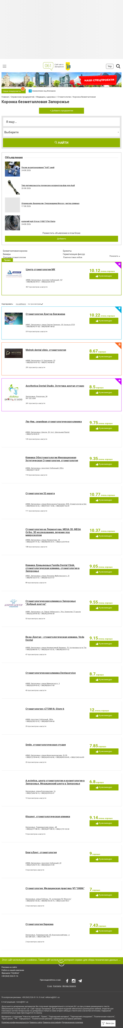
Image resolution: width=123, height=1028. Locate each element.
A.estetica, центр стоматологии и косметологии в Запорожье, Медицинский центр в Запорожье (55, 782)
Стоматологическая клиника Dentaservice (51, 673)
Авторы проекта (69, 986)
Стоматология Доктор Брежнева (45, 314)
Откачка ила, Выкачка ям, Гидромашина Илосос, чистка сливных (50, 203)
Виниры (7, 254)
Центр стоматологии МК (40, 269)
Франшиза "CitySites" (10, 973)
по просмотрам (34, 304)
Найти (62, 143)
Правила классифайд (52, 1022)
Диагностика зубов (72, 257)
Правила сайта (35, 1022)
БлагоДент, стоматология (41, 852)
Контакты (57, 986)
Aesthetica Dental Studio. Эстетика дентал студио (55, 385)
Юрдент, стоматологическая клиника (48, 816)
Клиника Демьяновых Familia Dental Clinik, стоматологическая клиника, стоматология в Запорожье (53, 568)
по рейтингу (21, 304)
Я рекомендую (105, 276)
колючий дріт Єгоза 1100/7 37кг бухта (38, 221)
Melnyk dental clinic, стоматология (46, 350)
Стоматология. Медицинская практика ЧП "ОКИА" (55, 888)
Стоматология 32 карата (40, 493)
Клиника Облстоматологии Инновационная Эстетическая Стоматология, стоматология (52, 459)
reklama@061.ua (52, 997)
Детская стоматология (14, 257)
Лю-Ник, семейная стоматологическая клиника (54, 421)
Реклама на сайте (9, 967)
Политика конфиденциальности (15, 1022)
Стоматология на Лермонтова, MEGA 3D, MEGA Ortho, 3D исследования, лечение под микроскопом (53, 532)
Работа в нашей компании (13, 970)
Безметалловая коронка (15, 251)
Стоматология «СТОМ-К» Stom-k (45, 708)
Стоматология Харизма (39, 924)
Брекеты (67, 251)
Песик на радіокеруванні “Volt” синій (37, 167)
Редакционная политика (72, 1022)
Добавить (61, 239)
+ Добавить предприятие (61, 111)
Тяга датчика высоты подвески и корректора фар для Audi (48, 185)
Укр (110, 66)
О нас (49, 986)
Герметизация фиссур (74, 254)
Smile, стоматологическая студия (46, 744)
